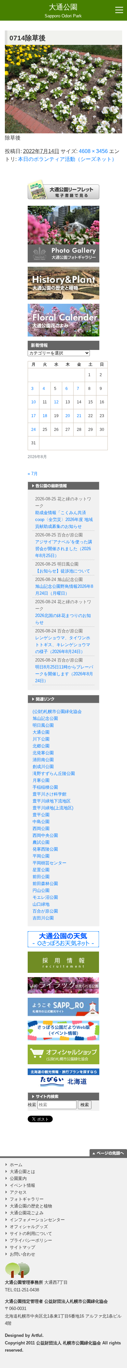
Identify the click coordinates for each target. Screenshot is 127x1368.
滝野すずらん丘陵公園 (54, 773)
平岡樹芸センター (49, 862)
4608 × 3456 (93, 151)
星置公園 (41, 869)
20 (67, 416)
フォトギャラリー (27, 1199)
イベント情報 (22, 1185)
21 (79, 416)
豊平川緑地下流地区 (52, 801)
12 (56, 402)
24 (33, 429)
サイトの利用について (31, 1233)
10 (33, 402)
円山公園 (41, 890)
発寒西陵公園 (45, 849)
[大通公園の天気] (63, 938)
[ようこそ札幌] (63, 1006)
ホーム (16, 1164)
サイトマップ (22, 1247)
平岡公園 (41, 856)
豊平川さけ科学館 (49, 794)
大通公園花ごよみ (27, 1212)
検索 (32, 1104)
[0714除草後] (63, 89)
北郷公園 (41, 745)
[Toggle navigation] (119, 10)
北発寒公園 (43, 752)
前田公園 (41, 876)
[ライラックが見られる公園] (63, 985)
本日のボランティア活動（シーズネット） (67, 159)
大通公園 (63, 10)
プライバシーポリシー (31, 1240)
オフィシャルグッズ (29, 1226)
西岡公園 (41, 828)
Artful (36, 1335)
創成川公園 (43, 766)
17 (33, 416)
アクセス (18, 1192)
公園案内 (18, 1178)
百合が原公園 (45, 911)
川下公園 (41, 739)
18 (45, 416)
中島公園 (41, 821)
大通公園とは (22, 1171)
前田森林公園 (45, 883)
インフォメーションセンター (37, 1219)
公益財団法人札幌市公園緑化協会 (76, 1301)
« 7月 (33, 473)
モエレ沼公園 (45, 897)
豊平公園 (41, 814)
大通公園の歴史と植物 (31, 1206)
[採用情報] (63, 961)
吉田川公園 (43, 917)
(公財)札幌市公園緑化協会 (57, 711)
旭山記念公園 (45, 718)
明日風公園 (43, 725)
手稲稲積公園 (45, 787)
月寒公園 (41, 780)
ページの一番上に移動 (108, 1152)
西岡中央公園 (45, 835)
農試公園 (41, 842)
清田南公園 (43, 759)
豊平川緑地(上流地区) (53, 807)
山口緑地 (41, 904)
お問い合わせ (22, 1254)
